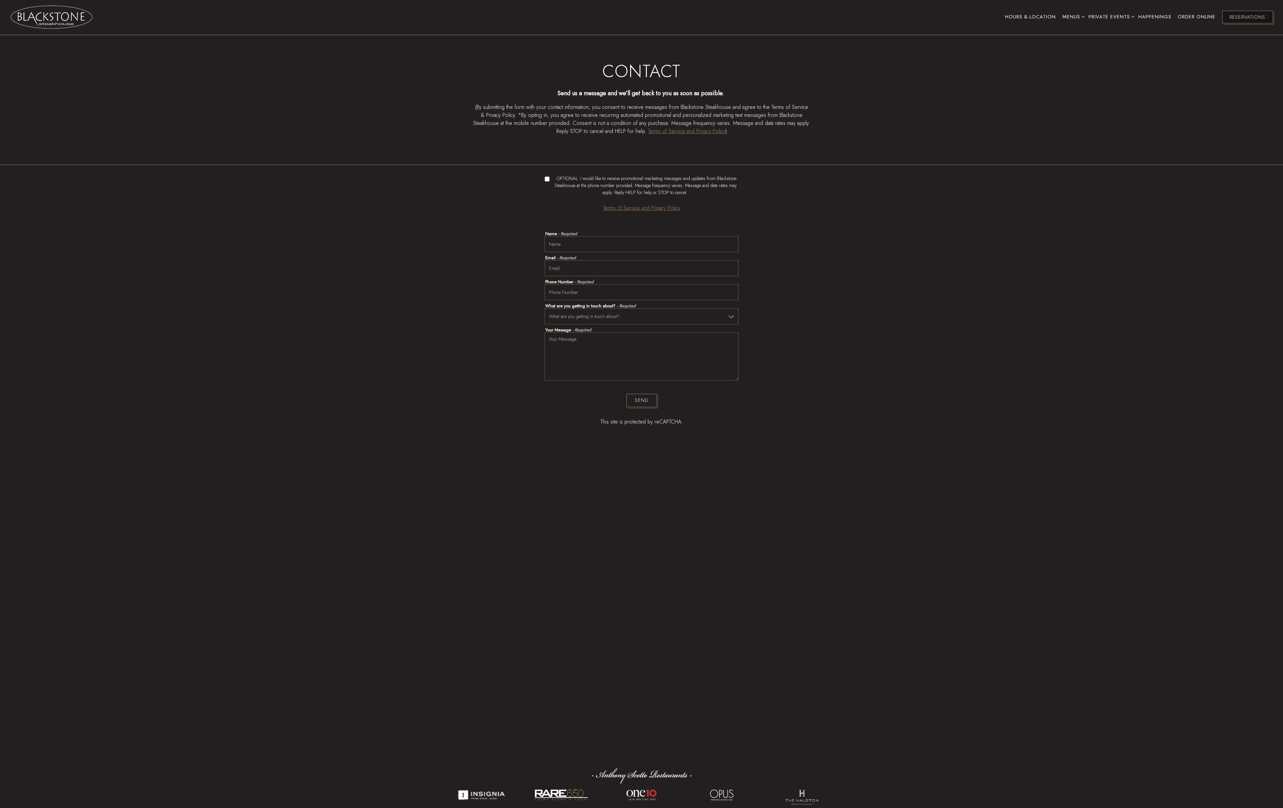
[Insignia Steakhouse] (481, 794)
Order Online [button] (1197, 16)
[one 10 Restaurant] (641, 794)
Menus (1072, 16)
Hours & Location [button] (1030, 16)
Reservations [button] (1247, 17)
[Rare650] (561, 794)
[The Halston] (802, 794)
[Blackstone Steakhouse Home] (52, 16)
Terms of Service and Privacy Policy (686, 131)
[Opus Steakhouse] (722, 794)
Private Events (1110, 16)
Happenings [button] (1154, 16)
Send (642, 400)
